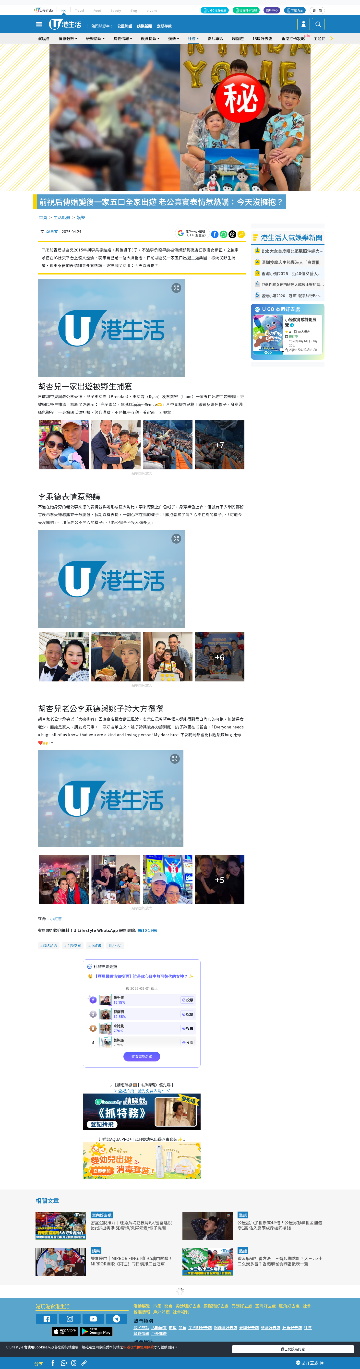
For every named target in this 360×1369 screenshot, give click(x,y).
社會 (307, 1306)
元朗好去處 (241, 1306)
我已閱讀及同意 (293, 1348)
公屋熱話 (124, 26)
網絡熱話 (49, 945)
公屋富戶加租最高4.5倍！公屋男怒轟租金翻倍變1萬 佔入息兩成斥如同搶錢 (280, 1225)
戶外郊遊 (161, 1312)
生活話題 (62, 217)
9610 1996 (147, 930)
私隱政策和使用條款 (138, 1347)
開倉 (168, 1306)
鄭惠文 (52, 231)
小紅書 (56, 918)
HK (63, 10)
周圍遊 (238, 38)
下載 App (297, 10)
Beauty (116, 10)
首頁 (43, 217)
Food (97, 10)
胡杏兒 (116, 945)
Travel (79, 10)
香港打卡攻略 (293, 38)
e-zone (152, 10)
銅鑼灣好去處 (216, 1306)
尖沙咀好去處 (188, 1306)
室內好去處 (102, 1215)
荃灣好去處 (265, 1306)
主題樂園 (73, 945)
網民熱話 (141, 1327)
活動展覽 (141, 1306)
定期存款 (164, 26)
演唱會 (44, 38)
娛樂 (81, 217)
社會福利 (181, 1312)
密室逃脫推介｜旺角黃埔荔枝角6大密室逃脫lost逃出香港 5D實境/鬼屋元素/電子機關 (131, 1225)
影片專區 (215, 38)
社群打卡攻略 (248, 10)
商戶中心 (272, 10)
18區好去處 (262, 38)
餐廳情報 (141, 1312)
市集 (157, 1306)
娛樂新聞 (144, 26)
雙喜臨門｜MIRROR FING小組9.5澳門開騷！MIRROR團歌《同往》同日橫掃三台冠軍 (132, 1261)
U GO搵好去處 (216, 10)
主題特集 (321, 38)
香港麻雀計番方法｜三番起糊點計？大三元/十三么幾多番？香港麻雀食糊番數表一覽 (280, 1261)
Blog (134, 10)
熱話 (243, 1215)
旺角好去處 (289, 1306)
